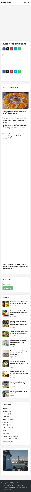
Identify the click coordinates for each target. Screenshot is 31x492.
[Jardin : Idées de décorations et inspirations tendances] (5, 332)
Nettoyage (5, 428)
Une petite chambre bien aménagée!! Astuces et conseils (18, 342)
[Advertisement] (15, 21)
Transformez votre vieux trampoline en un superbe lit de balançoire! (19, 363)
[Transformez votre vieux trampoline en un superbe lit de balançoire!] (5, 361)
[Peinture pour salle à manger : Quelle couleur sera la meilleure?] (5, 351)
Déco (4, 417)
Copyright (25, 487)
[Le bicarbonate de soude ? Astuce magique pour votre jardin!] (5, 311)
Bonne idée (6, 2)
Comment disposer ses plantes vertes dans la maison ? (19, 373)
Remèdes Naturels (8, 439)
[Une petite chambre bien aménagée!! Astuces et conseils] (5, 341)
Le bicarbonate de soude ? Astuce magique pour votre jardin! (18, 312)
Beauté (4, 408)
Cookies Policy (19, 485)
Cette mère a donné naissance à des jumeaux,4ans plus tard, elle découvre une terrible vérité (15, 266)
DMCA (18, 487)
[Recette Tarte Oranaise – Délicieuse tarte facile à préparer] (15, 100)
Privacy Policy (8, 485)
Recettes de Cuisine (8, 436)
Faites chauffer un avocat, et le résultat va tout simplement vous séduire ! (19, 323)
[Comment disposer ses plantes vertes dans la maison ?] (5, 372)
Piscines (4, 430)
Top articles (6, 441)
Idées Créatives (7, 419)
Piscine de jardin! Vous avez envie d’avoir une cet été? (19, 302)
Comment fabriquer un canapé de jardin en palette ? (19, 383)
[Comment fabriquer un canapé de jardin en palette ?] (5, 382)
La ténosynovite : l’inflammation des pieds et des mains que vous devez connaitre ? (14, 127)
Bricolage (5, 411)
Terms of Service (9, 487)
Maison (4, 425)
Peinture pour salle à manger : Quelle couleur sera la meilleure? (19, 352)
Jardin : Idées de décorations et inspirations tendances (19, 332)
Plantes (4, 433)
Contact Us (7, 489)
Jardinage (5, 422)
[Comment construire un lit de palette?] (5, 391)
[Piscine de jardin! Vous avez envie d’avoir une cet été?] (5, 302)
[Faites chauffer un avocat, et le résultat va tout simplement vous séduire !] (5, 321)
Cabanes (5, 414)
